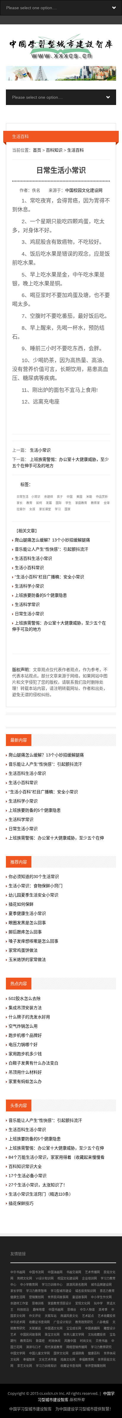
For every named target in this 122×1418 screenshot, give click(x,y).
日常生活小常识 (29, 613)
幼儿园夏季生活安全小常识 (33, 895)
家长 (20, 503)
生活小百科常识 (29, 567)
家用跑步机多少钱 (25, 1053)
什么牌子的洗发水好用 (29, 1017)
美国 (79, 496)
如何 (39, 503)
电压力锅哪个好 (23, 1044)
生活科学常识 (27, 604)
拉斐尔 (21, 509)
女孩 (32, 509)
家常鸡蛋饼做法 (23, 950)
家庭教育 (81, 503)
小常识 (35, 496)
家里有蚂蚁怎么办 (25, 1081)
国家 (67, 509)
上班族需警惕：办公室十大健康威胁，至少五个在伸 (56, 838)
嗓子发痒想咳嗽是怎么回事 (33, 941)
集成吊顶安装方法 (25, 1007)
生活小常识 (40, 450)
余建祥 (48, 496)
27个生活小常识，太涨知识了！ (38, 1185)
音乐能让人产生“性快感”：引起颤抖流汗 (51, 549)
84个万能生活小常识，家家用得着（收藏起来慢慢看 (57, 1157)
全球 (107, 503)
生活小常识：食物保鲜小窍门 (35, 885)
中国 (70, 496)
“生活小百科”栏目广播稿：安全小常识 (49, 576)
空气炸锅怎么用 (23, 1026)
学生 (68, 503)
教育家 (95, 503)
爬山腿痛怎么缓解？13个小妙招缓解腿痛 (52, 540)
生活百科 (75, 150)
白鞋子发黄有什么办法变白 (33, 1063)
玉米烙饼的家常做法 (27, 959)
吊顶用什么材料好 (25, 1072)
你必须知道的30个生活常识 (34, 876)
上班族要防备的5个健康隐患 (41, 595)
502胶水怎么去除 (25, 998)
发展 (49, 503)
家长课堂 (45, 509)
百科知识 (54, 150)
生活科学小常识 (29, 586)
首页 (37, 150)
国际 (59, 503)
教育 (29, 503)
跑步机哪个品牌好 (25, 1035)
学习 (58, 509)
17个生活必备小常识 (27, 1175)
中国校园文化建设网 (83, 190)
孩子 (60, 496)
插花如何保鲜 (21, 904)
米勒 (89, 496)
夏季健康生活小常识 (27, 913)
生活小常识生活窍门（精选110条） (41, 1194)
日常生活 (22, 496)
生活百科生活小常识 (33, 558)
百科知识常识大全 (25, 1166)
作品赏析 (102, 496)
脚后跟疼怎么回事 (25, 931)
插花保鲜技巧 (21, 1203)
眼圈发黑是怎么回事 (27, 922)
